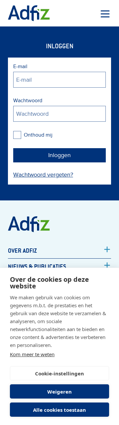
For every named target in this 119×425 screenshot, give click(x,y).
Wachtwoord (27, 100)
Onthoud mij (38, 135)
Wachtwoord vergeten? (43, 174)
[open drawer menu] (105, 13)
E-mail (20, 66)
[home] (29, 13)
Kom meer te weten (32, 354)
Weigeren (59, 391)
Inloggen (59, 155)
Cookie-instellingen (59, 373)
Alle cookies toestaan (59, 409)
